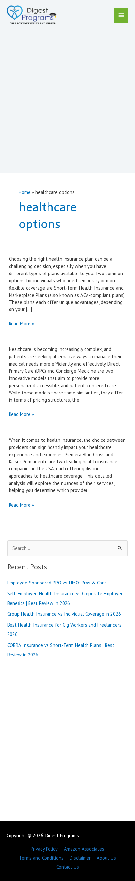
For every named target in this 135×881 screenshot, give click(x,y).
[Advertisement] (67, 97)
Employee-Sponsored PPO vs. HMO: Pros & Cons (57, 583)
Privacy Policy (44, 849)
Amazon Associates (84, 849)
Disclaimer (80, 858)
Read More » (21, 323)
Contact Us (67, 867)
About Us (106, 858)
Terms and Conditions (41, 858)
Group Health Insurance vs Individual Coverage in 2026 (64, 614)
